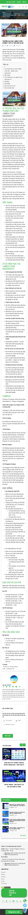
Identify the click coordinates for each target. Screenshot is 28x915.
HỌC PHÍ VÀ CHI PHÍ (10, 86)
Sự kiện (19, 2)
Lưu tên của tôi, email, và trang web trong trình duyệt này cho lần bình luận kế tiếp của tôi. (13, 715)
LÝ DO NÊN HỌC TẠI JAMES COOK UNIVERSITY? (13, 78)
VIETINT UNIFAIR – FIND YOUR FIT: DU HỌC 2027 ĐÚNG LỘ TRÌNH (14, 785)
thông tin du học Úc (7, 13)
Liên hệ (24, 2)
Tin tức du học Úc (17, 13)
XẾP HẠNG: (7, 75)
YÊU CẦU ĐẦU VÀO (9, 88)
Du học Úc (6, 666)
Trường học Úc (10, 668)
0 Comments (18, 45)
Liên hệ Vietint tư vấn (12, 893)
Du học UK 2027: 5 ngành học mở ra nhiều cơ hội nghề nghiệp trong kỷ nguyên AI (17, 820)
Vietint (5, 45)
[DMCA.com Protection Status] (6, 887)
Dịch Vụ (3, 879)
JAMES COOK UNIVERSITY (8, 114)
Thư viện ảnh (4, 883)
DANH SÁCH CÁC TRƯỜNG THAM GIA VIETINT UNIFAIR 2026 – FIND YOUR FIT (14, 764)
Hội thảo (3, 874)
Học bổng (3, 876)
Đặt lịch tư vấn (10, 2)
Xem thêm (23, 835)
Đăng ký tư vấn (14, 912)
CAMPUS (7, 81)
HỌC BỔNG (7, 83)
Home (4, 12)
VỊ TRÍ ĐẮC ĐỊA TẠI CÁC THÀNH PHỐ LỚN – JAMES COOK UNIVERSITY (13, 71)
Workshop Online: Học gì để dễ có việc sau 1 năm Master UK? (17, 813)
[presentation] (21, 745)
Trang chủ (3, 872)
